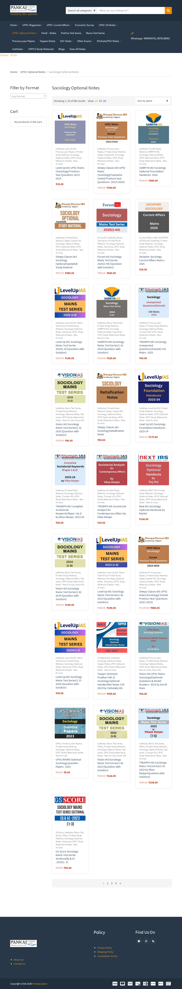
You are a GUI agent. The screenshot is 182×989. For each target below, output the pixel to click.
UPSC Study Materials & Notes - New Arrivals (69, 160)
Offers (58, 743)
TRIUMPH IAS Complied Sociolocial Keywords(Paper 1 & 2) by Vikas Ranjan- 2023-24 (70, 511)
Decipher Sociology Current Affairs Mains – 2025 (152, 260)
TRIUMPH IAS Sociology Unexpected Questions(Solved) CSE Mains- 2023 (153, 347)
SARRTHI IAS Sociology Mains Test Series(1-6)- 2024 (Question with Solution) (110, 347)
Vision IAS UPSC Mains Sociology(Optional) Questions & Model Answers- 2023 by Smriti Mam (153, 681)
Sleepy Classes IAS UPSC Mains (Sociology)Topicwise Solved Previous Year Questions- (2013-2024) (111, 175)
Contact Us (19, 963)
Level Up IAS (70, 148)
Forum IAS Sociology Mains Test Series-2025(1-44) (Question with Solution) (109, 262)
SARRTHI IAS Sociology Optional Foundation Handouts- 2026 (152, 171)
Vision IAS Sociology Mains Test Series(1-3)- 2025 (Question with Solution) (69, 429)
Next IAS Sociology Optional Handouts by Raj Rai (152, 509)
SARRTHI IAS (153, 151)
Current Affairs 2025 (148, 237)
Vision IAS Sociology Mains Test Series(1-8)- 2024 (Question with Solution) (69, 594)
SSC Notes (65, 41)
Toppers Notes (47, 41)
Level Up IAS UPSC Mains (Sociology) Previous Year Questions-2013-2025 (70, 173)
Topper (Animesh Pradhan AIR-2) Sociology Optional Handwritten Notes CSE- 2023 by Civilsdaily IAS (111, 681)
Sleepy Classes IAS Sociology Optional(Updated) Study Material (67, 262)
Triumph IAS (145, 331)
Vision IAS (79, 420)
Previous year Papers (23, 41)
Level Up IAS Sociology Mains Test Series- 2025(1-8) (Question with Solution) (70, 347)
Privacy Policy (104, 947)
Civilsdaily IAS (103, 657)
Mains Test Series (95, 33)
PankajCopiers (39, 983)
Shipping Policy (105, 951)
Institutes (17, 49)
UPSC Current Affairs (58, 25)
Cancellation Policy (107, 956)
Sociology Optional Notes (67, 156)
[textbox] (28, 96)
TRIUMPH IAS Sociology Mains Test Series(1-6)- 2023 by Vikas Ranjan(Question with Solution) (153, 769)
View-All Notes (77, 49)
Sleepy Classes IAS (105, 154)
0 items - (8, 55)
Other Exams (84, 41)
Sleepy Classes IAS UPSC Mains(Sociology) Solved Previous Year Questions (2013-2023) (153, 597)
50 (100, 101)
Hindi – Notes (48, 33)
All (104, 101)
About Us (18, 959)
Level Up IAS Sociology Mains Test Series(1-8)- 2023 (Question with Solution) (110, 597)
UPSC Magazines (31, 25)
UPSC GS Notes (107, 25)
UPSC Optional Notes (24, 33)
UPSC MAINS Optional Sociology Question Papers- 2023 (68, 763)
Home (13, 25)
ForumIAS (102, 237)
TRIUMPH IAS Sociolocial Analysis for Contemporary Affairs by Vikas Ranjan (111, 511)
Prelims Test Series (71, 33)
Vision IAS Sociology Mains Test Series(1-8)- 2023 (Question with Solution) (110, 765)
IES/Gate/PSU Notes (108, 41)
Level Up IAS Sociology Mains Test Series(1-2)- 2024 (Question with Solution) (69, 682)
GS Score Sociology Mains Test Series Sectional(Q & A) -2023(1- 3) (67, 857)
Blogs (61, 49)
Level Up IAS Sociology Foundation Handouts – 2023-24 (153, 427)
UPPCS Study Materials (41, 49)
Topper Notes (103, 663)
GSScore (60, 832)
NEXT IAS (152, 490)
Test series (108, 246)
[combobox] (28, 96)
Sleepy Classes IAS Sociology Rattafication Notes (110, 430)
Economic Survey (84, 25)
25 (96, 101)
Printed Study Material (115, 151)
